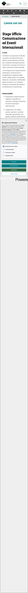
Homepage (5, 16)
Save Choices (14, 169)
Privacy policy (15, 142)
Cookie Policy (13, 134)
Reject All (14, 161)
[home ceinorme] (14, 3)
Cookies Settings (14, 173)
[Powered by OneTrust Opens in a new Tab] (21, 178)
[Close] (26, 120)
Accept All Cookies (14, 165)
